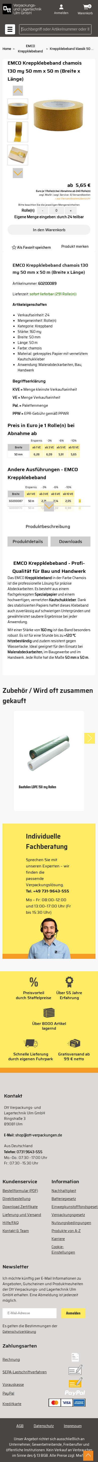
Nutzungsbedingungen (71, 1223)
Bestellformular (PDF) (20, 1190)
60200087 (16, 501)
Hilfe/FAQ (11, 1223)
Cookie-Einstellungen (63, 1249)
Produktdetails (28, 541)
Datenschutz (44, 1426)
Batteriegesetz (64, 1199)
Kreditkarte (12, 1404)
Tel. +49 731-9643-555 (47, 891)
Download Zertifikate (20, 1207)
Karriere (58, 1239)
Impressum (73, 1426)
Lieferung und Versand (22, 1215)
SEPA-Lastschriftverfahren (25, 1372)
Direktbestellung (17, 1199)
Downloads (70, 541)
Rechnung (11, 1359)
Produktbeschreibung (48, 526)
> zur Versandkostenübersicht (72, 198)
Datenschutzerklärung (19, 1331)
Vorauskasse (13, 1384)
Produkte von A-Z (66, 1231)
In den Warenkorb (49, 230)
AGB (20, 1426)
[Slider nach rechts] (89, 738)
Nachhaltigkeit (64, 1190)
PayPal (8, 1393)
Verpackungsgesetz (68, 1215)
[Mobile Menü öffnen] (10, 29)
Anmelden (73, 1313)
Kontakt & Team (16, 1231)
